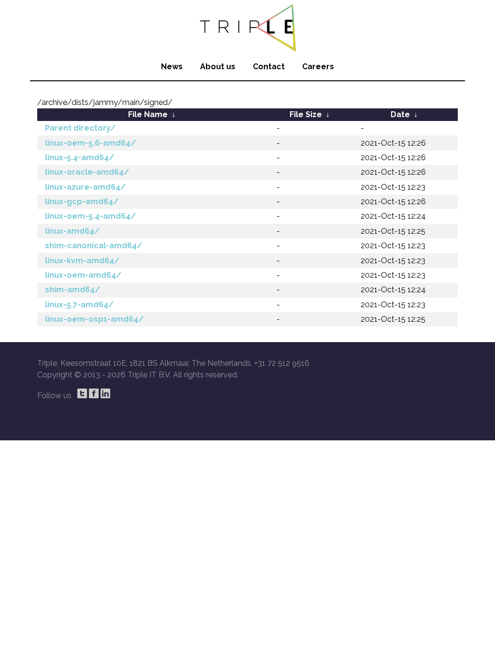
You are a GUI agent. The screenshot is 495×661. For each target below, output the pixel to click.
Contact (269, 66)
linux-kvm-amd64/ (82, 260)
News (172, 66)
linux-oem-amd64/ (83, 275)
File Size (306, 114)
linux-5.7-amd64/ (79, 304)
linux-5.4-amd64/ (79, 157)
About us (217, 66)
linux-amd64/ (72, 231)
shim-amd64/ (72, 289)
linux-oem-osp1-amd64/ (94, 319)
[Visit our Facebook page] (94, 393)
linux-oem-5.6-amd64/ (90, 143)
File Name (148, 114)
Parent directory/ (80, 128)
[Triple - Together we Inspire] (247, 26)
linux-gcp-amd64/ (81, 201)
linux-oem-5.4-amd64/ (90, 216)
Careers (318, 66)
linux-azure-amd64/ (85, 187)
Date (400, 114)
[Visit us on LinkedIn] (105, 393)
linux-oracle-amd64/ (87, 172)
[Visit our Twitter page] (82, 393)
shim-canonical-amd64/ (93, 245)
